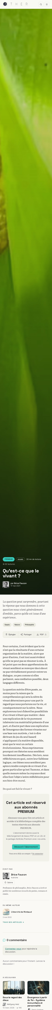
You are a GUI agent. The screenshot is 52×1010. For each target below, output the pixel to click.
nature (17, 625)
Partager (28, 634)
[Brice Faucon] (6, 585)
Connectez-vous (13, 949)
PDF (44, 635)
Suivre (10, 882)
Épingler (12, 634)
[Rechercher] (40, 4)
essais (20, 559)
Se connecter (37, 853)
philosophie (29, 625)
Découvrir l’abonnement (26, 847)
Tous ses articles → (13, 922)
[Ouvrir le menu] (46, 4)
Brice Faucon (20, 583)
